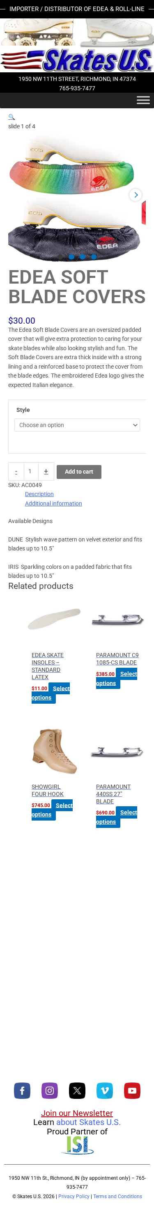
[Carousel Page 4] (94, 257)
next (135, 195)
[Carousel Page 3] (82, 257)
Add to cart (79, 471)
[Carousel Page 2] (71, 257)
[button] (11, 117)
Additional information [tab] (53, 503)
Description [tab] (39, 494)
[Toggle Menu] (143, 100)
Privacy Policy (74, 1196)
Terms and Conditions (117, 1196)
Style (23, 410)
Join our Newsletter (77, 1113)
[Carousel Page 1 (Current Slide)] (60, 257)
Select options (50, 693)
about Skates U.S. (88, 1122)
